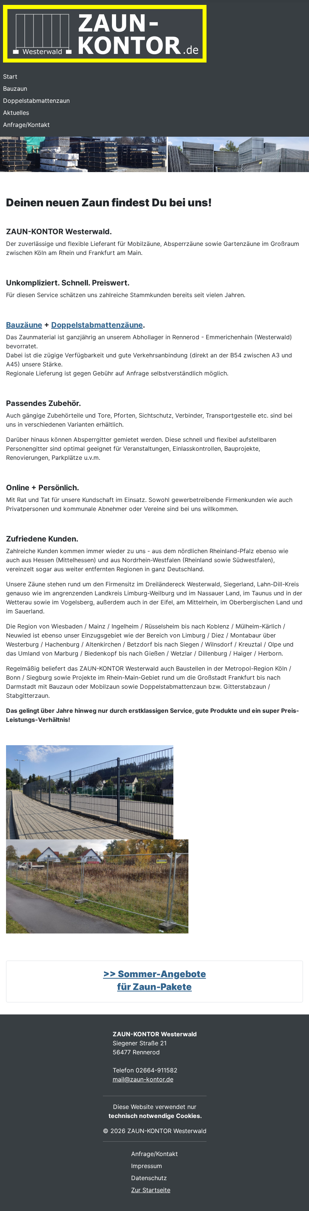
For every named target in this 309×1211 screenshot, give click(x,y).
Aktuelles (16, 112)
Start (10, 76)
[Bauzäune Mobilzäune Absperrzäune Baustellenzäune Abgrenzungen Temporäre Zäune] (97, 885)
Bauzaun (15, 88)
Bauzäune (24, 324)
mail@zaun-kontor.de (143, 1079)
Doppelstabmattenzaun (36, 100)
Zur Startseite (150, 1190)
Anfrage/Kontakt (26, 124)
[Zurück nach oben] (296, 1197)
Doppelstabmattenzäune (97, 324)
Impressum (146, 1166)
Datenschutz (149, 1178)
